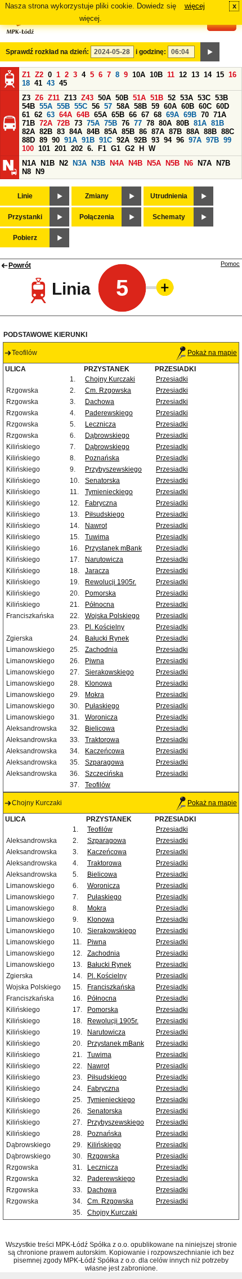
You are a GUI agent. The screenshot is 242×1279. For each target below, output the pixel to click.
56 (96, 106)
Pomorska (100, 593)
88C (227, 131)
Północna (99, 605)
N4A (117, 163)
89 (43, 140)
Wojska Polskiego (112, 616)
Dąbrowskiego (107, 435)
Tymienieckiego (109, 492)
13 (195, 74)
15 (220, 74)
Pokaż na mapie (212, 353)
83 (61, 131)
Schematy (169, 217)
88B (210, 131)
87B (175, 131)
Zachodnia (101, 650)
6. (90, 148)
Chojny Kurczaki (110, 379)
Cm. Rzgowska (108, 390)
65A (100, 114)
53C (204, 98)
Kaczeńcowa (104, 751)
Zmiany (97, 196)
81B (217, 123)
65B (117, 114)
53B (221, 98)
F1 (102, 148)
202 (77, 148)
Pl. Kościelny (104, 627)
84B (93, 131)
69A (172, 114)
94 (168, 140)
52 (172, 98)
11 (170, 74)
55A (45, 106)
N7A (205, 163)
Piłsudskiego (104, 514)
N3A (80, 163)
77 (138, 123)
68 (158, 114)
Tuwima (97, 537)
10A (138, 74)
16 (232, 74)
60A (170, 106)
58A (122, 106)
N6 (188, 163)
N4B (135, 163)
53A (186, 98)
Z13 (70, 98)
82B (45, 131)
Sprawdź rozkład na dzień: (47, 52)
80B (182, 123)
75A (93, 123)
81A (200, 123)
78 (150, 123)
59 (155, 106)
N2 (63, 163)
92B (140, 140)
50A (104, 98)
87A (157, 131)
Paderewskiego (109, 413)
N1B (48, 163)
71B (28, 123)
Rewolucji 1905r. (110, 582)
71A (219, 114)
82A (28, 131)
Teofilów (97, 785)
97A (195, 140)
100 (28, 148)
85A (110, 131)
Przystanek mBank (113, 548)
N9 (39, 171)
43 (51, 83)
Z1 (26, 74)
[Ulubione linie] (161, 287)
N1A (29, 163)
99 (227, 140)
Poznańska (102, 458)
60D (222, 106)
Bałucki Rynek (107, 638)
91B (88, 140)
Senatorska (102, 481)
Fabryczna (101, 503)
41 (38, 83)
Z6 (39, 98)
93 (155, 140)
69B (189, 114)
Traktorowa (102, 740)
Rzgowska (103, 1156)
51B (156, 98)
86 (143, 131)
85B (128, 131)
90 (56, 140)
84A (75, 131)
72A (45, 123)
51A (139, 98)
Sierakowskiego (109, 672)
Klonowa (98, 683)
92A (122, 140)
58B (140, 106)
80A (165, 123)
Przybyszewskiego (113, 469)
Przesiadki (172, 379)
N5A (154, 163)
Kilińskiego (104, 1145)
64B (83, 114)
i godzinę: (151, 52)
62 (38, 114)
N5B (172, 163)
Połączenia (96, 217)
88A (192, 131)
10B (156, 74)
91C (105, 140)
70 (205, 114)
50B (121, 98)
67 (145, 114)
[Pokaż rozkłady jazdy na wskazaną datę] (209, 51)
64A (65, 114)
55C (80, 106)
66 (133, 114)
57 (108, 106)
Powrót (19, 265)
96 (180, 140)
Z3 (26, 98)
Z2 (39, 74)
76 (125, 123)
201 (60, 148)
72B (63, 123)
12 (183, 74)
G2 (130, 148)
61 (26, 114)
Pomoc (230, 263)
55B (63, 106)
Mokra (94, 695)
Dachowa (99, 402)
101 (44, 148)
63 (51, 114)
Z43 (87, 98)
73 (78, 123)
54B (28, 106)
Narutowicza (104, 559)
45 (63, 83)
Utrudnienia (168, 196)
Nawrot (96, 526)
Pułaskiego (102, 706)
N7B (223, 163)
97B (212, 140)
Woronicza (101, 717)
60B (187, 106)
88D (28, 140)
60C (205, 106)
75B (110, 123)
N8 (26, 171)
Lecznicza (100, 424)
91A (70, 140)
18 (26, 83)
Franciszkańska (111, 987)
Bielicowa (100, 728)
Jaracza (97, 571)
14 (208, 74)
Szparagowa (104, 762)
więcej (195, 6)
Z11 (54, 98)
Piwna (94, 661)
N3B (98, 163)
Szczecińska (104, 774)
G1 (115, 148)
